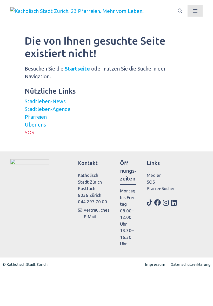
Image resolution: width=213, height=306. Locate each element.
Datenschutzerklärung (190, 264)
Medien (154, 175)
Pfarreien (36, 117)
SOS (29, 132)
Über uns (35, 125)
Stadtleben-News (45, 101)
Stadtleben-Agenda (47, 109)
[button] (180, 11)
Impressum (155, 264)
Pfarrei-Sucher (161, 188)
